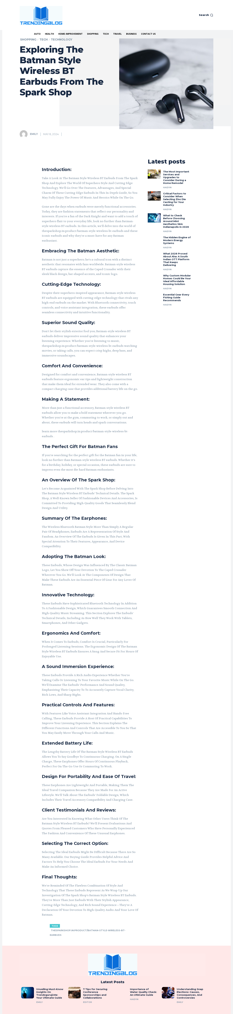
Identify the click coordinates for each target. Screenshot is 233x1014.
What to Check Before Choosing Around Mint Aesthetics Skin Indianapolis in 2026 (176, 221)
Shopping (28, 39)
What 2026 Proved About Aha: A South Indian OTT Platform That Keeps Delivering (176, 259)
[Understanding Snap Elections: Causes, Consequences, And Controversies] (168, 992)
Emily (34, 134)
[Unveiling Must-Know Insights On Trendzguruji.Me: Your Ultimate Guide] (27, 992)
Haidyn (167, 187)
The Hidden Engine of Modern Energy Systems (177, 240)
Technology (61, 39)
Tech (43, 39)
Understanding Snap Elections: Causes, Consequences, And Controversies (190, 993)
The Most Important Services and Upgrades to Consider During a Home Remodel (176, 177)
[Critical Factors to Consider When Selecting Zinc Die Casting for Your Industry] (154, 196)
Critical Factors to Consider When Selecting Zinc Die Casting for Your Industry (174, 199)
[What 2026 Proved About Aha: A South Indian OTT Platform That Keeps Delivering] (154, 256)
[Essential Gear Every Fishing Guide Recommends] (154, 297)
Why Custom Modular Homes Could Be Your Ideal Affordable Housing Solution (177, 280)
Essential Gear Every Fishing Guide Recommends (176, 297)
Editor (87, 1002)
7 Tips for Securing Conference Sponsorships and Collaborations (95, 993)
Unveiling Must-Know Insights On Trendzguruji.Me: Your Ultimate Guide (49, 993)
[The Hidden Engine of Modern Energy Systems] (154, 239)
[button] (206, 15)
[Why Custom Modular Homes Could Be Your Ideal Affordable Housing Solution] (154, 278)
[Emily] (24, 134)
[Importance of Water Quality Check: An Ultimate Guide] (121, 992)
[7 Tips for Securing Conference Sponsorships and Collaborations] (74, 992)
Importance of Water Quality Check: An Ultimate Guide (143, 992)
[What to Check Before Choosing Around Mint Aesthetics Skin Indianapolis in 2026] (154, 218)
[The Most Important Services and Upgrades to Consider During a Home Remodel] (154, 174)
